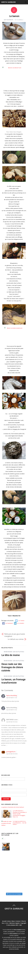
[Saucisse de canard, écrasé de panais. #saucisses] (14, 871)
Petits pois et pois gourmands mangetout (14, 635)
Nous (13, 921)
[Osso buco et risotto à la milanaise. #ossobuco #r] (14, 855)
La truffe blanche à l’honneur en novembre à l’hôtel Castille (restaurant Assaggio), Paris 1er (20, 814)
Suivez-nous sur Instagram (15, 894)
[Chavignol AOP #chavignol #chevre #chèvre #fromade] (22, 888)
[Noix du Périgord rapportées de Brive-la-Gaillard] (22, 879)
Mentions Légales (14, 923)
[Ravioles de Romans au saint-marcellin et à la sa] (14, 863)
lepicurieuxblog (11, 695)
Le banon (14, 16)
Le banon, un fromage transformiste (13, 681)
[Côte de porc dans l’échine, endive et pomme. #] (6, 871)
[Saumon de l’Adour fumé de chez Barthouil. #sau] (14, 879)
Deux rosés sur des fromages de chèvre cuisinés (12, 667)
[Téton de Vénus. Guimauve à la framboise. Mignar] (6, 888)
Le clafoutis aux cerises (16, 639)
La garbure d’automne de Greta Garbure (12, 807)
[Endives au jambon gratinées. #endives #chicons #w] (22, 871)
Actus (9, 921)
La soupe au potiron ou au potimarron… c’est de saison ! (19, 823)
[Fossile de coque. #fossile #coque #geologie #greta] (6, 863)
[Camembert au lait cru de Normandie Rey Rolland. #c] (6, 879)
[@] (6, 839)
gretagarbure (8, 19)
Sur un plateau (19, 20)
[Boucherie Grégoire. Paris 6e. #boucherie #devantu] (14, 888)
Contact (18, 921)
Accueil (4, 921)
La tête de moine (10, 655)
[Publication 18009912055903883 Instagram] (14, 846)
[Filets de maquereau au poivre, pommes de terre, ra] (22, 855)
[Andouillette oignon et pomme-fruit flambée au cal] (6, 855)
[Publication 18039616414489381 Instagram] (22, 846)
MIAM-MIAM (8, 652)
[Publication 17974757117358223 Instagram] (6, 846)
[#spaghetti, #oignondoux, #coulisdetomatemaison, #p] (22, 863)
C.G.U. (6, 923)
